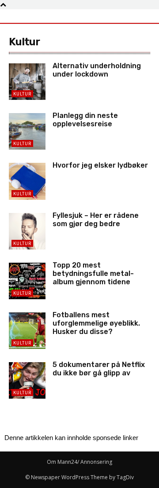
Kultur (22, 94)
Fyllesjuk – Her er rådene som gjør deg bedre (96, 219)
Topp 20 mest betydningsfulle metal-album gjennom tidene (93, 273)
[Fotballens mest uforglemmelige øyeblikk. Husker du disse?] (27, 330)
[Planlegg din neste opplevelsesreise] (27, 131)
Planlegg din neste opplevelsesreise (85, 119)
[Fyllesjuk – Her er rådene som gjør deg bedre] (27, 231)
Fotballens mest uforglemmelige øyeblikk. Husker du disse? (96, 323)
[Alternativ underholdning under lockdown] (27, 81)
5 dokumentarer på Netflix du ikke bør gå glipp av (99, 368)
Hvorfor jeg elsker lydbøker (100, 165)
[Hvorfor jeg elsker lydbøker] (27, 181)
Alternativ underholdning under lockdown (97, 70)
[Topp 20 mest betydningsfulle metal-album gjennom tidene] (27, 281)
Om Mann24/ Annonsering (79, 462)
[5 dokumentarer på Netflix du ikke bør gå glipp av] (27, 380)
